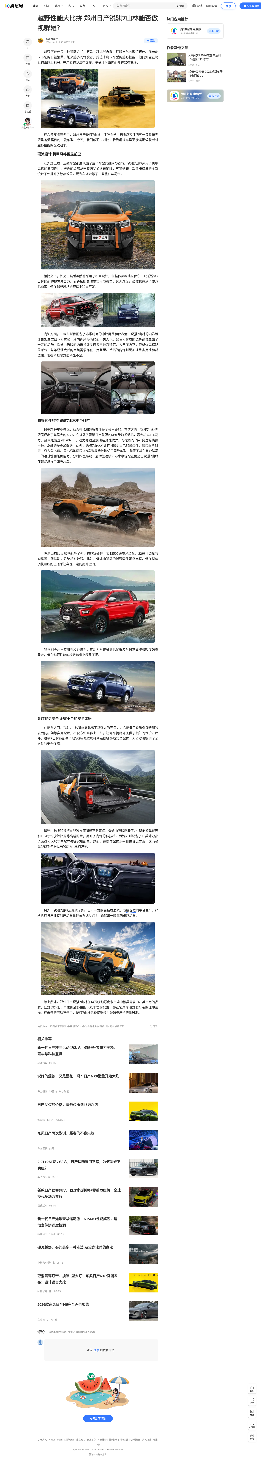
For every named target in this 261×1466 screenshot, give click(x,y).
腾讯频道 (146, 1439)
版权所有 (102, 1454)
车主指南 (42, 1091)
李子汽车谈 (43, 1177)
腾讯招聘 (113, 1439)
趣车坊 (41, 1120)
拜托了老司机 (44, 1291)
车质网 (41, 1320)
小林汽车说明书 (46, 1262)
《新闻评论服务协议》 (85, 1331)
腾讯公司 (93, 1454)
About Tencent (56, 1439)
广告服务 (102, 1439)
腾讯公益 (124, 1439)
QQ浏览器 (135, 1439)
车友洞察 (42, 1148)
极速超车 (42, 1063)
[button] (214, 31)
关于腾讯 (42, 1439)
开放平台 (91, 1439)
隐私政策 (80, 1439)
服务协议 (70, 1439)
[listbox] (97, 1179)
